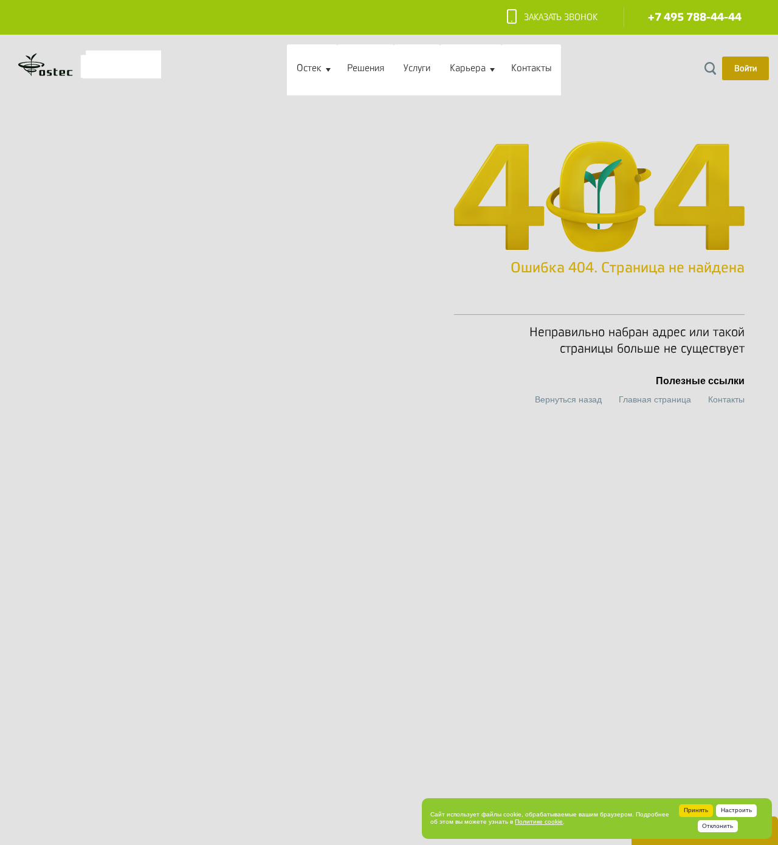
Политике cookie (539, 821)
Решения (365, 68)
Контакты (531, 68)
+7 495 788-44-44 (695, 17)
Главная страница (655, 399)
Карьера (468, 68)
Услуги (417, 68)
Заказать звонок (560, 17)
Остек (309, 68)
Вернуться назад (568, 399)
